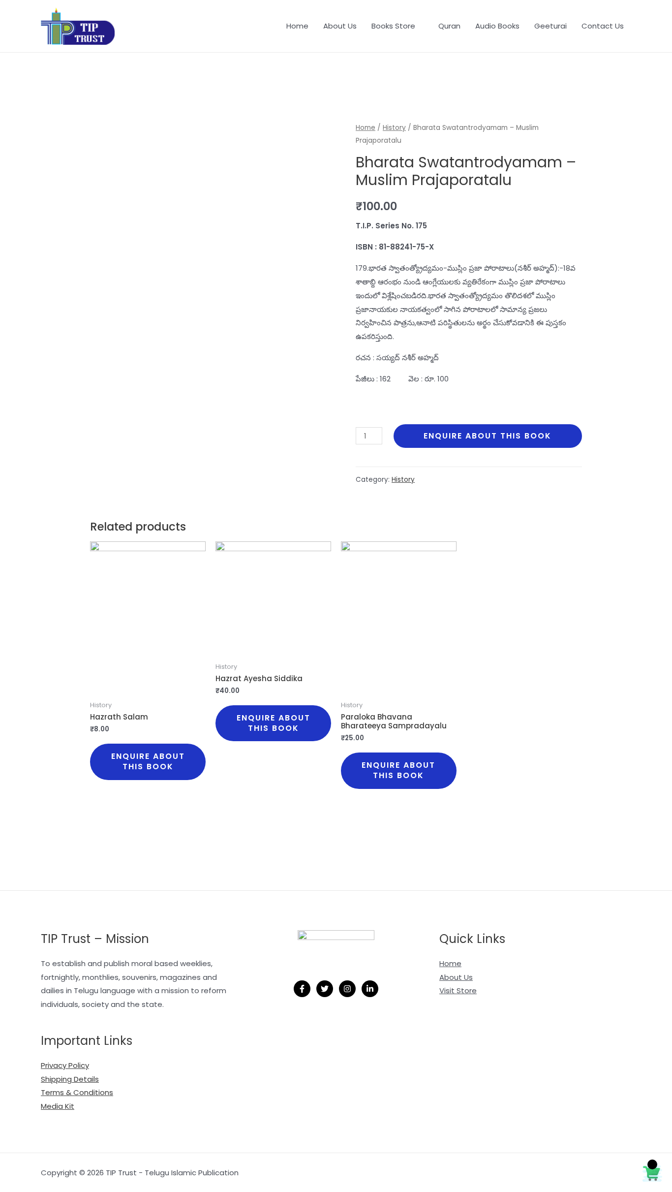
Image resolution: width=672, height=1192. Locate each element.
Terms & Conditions (77, 1092)
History (394, 127)
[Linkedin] (370, 988)
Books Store (393, 26)
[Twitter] (324, 988)
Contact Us (602, 26)
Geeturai (550, 26)
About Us (340, 26)
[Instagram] (347, 988)
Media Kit (57, 1106)
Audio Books (497, 26)
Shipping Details (70, 1079)
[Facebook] (302, 988)
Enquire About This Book (487, 435)
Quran (449, 26)
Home (297, 26)
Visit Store (458, 990)
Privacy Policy (65, 1065)
